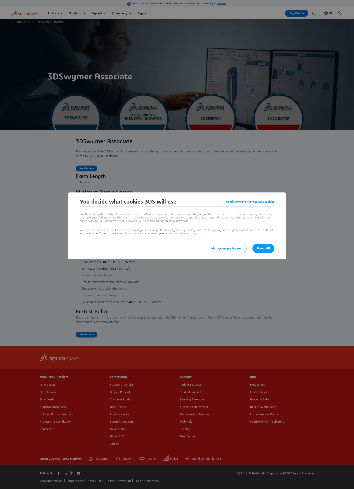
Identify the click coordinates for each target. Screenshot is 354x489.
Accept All (263, 248)
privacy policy (187, 233)
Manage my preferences (226, 248)
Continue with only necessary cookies (250, 201)
